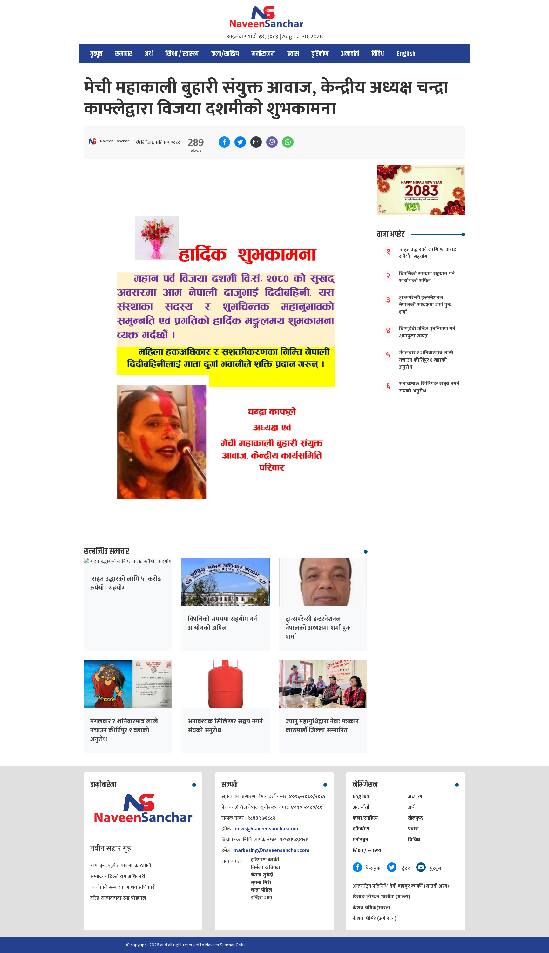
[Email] (256, 142)
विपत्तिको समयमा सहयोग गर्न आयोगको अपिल (222, 623)
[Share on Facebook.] (224, 142)
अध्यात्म (415, 796)
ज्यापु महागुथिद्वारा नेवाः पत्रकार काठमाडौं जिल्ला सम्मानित (322, 726)
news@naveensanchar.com (266, 829)
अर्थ (149, 54)
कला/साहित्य (225, 54)
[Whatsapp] (288, 142)
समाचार (123, 54)
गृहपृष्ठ (96, 54)
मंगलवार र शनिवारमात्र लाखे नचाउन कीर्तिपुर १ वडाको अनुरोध (124, 730)
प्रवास (293, 54)
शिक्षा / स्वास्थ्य (182, 54)
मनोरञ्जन (263, 54)
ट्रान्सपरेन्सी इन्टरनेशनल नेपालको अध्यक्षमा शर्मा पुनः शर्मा (318, 628)
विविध (378, 54)
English (406, 54)
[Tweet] (240, 142)
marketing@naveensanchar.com (271, 850)
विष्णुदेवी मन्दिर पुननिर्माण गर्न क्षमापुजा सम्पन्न (427, 332)
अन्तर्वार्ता (350, 54)
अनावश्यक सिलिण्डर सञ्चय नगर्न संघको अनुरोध (225, 726)
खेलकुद (415, 818)
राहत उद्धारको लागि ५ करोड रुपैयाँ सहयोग (125, 583)
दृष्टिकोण (319, 54)
